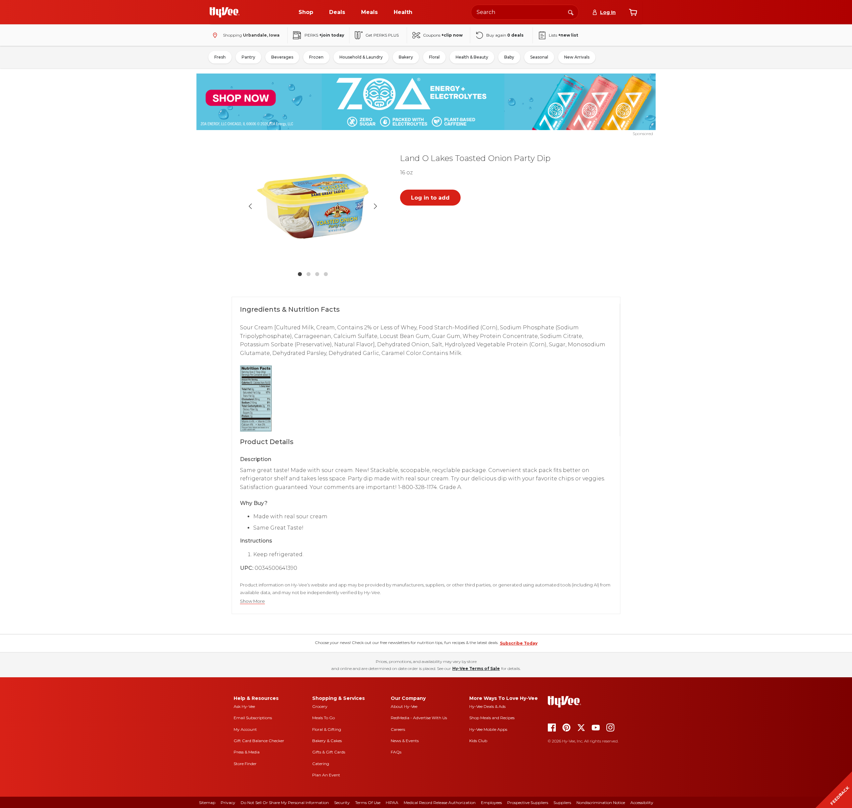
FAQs (396, 751)
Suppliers (562, 802)
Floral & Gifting (326, 729)
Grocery (319, 706)
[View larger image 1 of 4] (312, 206)
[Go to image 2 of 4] (308, 274)
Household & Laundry (361, 57)
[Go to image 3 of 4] (317, 274)
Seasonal (539, 57)
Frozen (316, 57)
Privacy (228, 802)
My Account (245, 729)
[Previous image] (250, 206)
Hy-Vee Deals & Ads (487, 706)
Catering (320, 763)
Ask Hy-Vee (244, 706)
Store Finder (245, 763)
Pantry (248, 57)
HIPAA (392, 802)
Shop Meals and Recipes (492, 717)
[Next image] (375, 206)
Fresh (220, 57)
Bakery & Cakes (327, 740)
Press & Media (247, 751)
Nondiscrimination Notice (600, 802)
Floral (434, 57)
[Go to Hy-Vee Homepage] (225, 12)
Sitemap (207, 802)
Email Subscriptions (253, 717)
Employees (491, 802)
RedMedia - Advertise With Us (419, 717)
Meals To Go (323, 717)
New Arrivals (576, 57)
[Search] (571, 12)
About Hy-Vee (404, 706)
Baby (509, 57)
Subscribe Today (518, 643)
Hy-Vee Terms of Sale (476, 668)
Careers (398, 729)
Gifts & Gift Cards (328, 751)
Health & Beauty (472, 57)
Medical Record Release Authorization (440, 802)
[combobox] (525, 12)
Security (342, 802)
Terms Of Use (367, 802)
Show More (252, 601)
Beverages (282, 57)
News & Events (405, 740)
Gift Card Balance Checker (259, 740)
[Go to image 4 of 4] (325, 274)
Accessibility (641, 802)
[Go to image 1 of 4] (300, 274)
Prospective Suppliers (527, 802)
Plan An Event (326, 774)
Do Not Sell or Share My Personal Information (285, 802)
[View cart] (633, 12)
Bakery (406, 57)
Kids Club (478, 740)
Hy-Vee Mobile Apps (488, 729)
